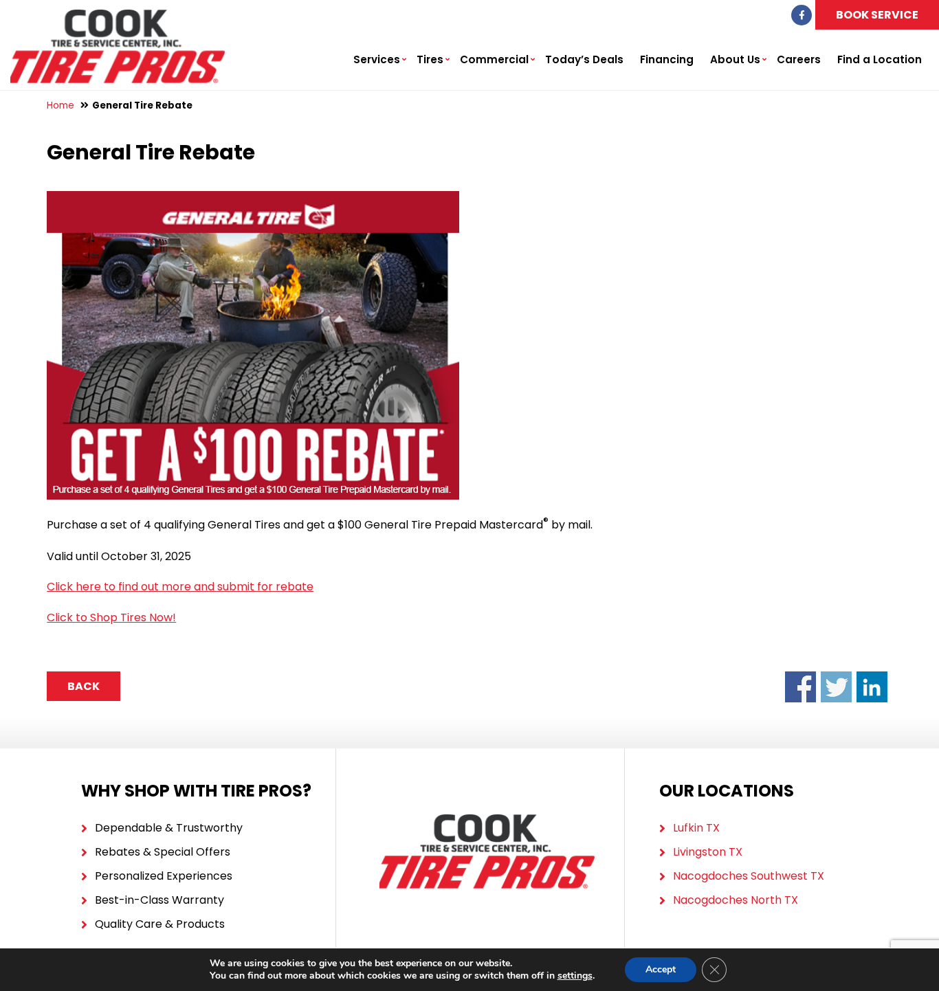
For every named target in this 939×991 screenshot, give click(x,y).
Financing (667, 59)
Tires (430, 59)
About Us (735, 59)
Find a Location (879, 59)
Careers (799, 59)
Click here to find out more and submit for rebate (180, 586)
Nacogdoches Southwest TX (748, 876)
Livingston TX (707, 852)
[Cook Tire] (117, 17)
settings (575, 976)
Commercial (494, 59)
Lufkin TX (696, 828)
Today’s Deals (584, 59)
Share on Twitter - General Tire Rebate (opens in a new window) (836, 686)
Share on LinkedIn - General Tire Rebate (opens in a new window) (872, 686)
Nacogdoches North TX (735, 900)
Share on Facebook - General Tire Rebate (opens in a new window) (800, 686)
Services (376, 59)
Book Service (877, 15)
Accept (660, 969)
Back (83, 686)
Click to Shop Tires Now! (111, 617)
